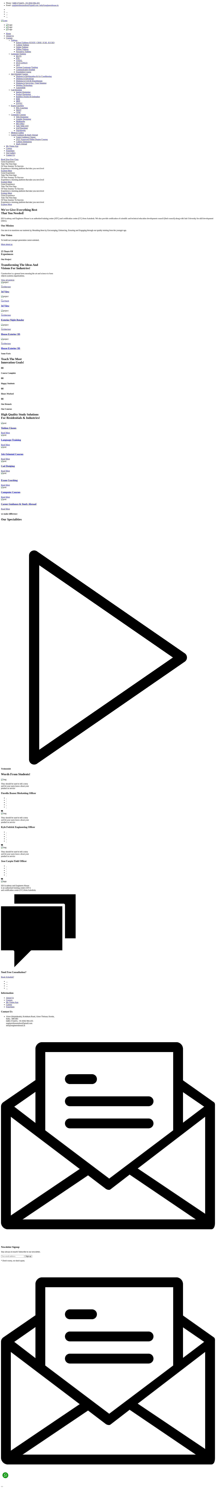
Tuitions (14, 40)
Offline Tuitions (22, 49)
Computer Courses (18, 115)
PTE (18, 58)
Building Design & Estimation (28, 97)
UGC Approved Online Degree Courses (32, 139)
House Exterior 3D (10, 334)
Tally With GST (22, 126)
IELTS (18, 56)
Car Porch (5, 301)
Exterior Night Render (12, 320)
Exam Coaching (17, 106)
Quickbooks (21, 130)
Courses (9, 38)
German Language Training (27, 67)
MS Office (20, 124)
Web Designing (22, 117)
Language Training (18, 54)
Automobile (20, 88)
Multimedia (20, 121)
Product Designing (23, 94)
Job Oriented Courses (19, 74)
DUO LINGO (21, 63)
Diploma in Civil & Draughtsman (29, 81)
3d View (5, 291)
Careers (9, 148)
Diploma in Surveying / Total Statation (31, 83)
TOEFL (19, 61)
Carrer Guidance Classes (26, 137)
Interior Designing (23, 92)
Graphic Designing (23, 119)
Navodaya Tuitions (23, 52)
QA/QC (19, 103)
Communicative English (25, 70)
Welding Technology (24, 85)
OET (18, 65)
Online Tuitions (22, 47)
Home (8, 34)
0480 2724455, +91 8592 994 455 (26, 3)
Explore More (6, 171)
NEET (18, 110)
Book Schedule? (7, 977)
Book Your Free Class (9, 159)
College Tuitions (22, 45)
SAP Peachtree (22, 128)
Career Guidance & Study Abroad (24, 135)
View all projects (7, 280)
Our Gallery (11, 153)
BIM (18, 99)
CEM (18, 112)
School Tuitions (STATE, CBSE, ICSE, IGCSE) (35, 43)
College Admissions (24, 142)
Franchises (10, 151)
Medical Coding (17, 133)
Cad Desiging (16, 90)
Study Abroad (21, 144)
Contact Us (10, 155)
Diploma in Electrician (25, 79)
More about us (6, 244)
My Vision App (12, 146)
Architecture (6, 287)
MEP (18, 101)
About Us (10, 36)
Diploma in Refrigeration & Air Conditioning (34, 76)
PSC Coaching (22, 108)
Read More (5, 433)
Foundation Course (23, 72)
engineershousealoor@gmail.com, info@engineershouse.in (35, 5)
